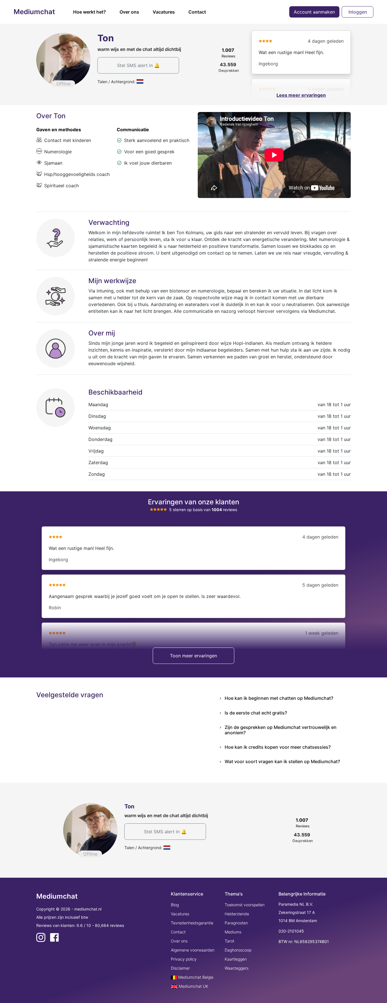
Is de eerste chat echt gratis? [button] (256, 713)
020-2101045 (291, 931)
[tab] (288, 698)
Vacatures (164, 12)
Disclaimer (180, 968)
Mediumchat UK (193, 986)
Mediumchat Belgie (195, 977)
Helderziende (237, 913)
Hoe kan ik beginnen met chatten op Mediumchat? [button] (279, 698)
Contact (197, 12)
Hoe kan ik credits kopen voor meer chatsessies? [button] (278, 747)
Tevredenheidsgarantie (192, 922)
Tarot (229, 941)
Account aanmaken (314, 12)
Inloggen (357, 12)
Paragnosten (236, 922)
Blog (175, 904)
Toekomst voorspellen (245, 904)
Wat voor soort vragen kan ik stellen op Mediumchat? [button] (282, 761)
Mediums (233, 931)
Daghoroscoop (238, 950)
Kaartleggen (236, 959)
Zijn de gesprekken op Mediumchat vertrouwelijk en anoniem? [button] (281, 729)
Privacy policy (184, 959)
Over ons (129, 12)
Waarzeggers (236, 968)
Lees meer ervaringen (301, 95)
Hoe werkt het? (89, 12)
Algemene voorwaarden (192, 950)
